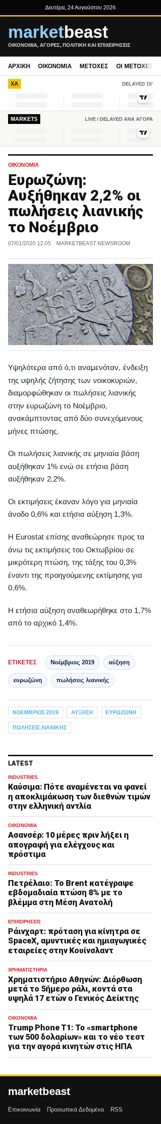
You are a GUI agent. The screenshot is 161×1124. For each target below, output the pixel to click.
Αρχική (19, 66)
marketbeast (39, 1091)
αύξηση (119, 662)
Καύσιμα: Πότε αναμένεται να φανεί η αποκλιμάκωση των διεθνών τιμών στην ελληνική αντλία (79, 796)
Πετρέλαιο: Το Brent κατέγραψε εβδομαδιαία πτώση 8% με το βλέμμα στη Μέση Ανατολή (71, 892)
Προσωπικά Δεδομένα (75, 1109)
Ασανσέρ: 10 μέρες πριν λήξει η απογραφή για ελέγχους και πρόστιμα (68, 844)
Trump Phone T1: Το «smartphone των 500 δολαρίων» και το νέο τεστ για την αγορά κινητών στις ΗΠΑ (76, 1037)
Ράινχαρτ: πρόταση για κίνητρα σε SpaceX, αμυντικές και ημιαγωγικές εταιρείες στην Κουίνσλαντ (77, 940)
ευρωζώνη (27, 680)
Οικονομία (55, 66)
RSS (116, 1109)
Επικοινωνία (24, 1109)
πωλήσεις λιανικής (82, 680)
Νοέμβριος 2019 (72, 662)
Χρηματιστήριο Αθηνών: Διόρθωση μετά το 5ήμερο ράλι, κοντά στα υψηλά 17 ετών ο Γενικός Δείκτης (75, 989)
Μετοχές (94, 66)
